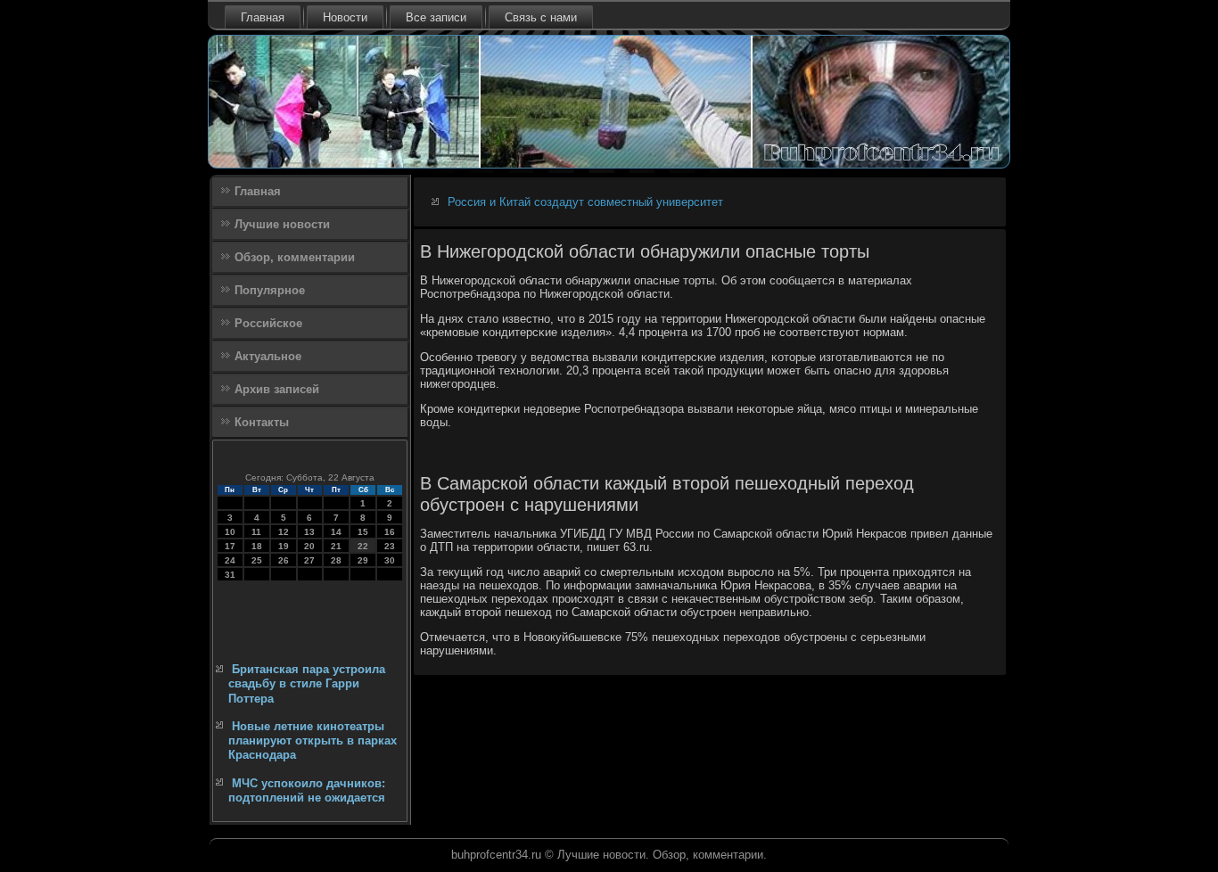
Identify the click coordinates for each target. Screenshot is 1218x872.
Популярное (270, 290)
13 (309, 532)
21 (336, 546)
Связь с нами (541, 17)
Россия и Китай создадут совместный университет (585, 202)
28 (336, 560)
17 (230, 546)
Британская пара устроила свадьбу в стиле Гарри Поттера (306, 683)
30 (389, 560)
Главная (262, 17)
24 (230, 560)
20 (309, 546)
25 (256, 560)
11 (256, 532)
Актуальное (268, 356)
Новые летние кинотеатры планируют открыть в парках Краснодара (312, 741)
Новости (345, 17)
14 (336, 532)
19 (283, 546)
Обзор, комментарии (295, 257)
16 (389, 532)
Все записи (436, 17)
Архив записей (277, 389)
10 (230, 532)
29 (363, 560)
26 (283, 560)
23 (389, 546)
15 (363, 532)
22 (363, 546)
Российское (268, 323)
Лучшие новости (282, 224)
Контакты (262, 422)
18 (256, 546)
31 (230, 575)
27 (309, 560)
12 (283, 532)
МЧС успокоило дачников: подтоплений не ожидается (306, 790)
